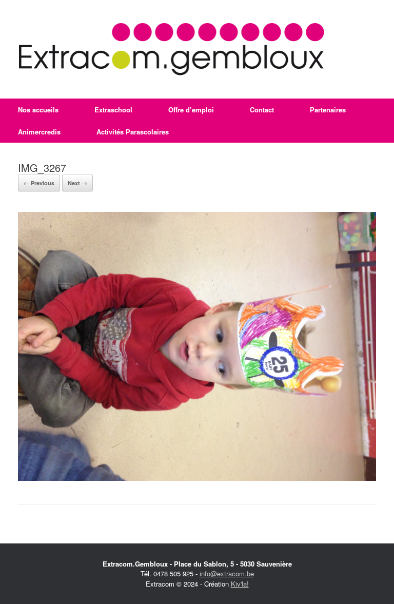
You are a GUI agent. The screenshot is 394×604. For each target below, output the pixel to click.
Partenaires (328, 109)
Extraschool (113, 109)
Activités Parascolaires (132, 132)
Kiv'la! (240, 584)
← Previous (39, 183)
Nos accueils (38, 109)
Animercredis (39, 132)
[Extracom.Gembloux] (171, 49)
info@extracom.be (227, 573)
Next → (77, 183)
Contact (262, 109)
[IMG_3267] (197, 478)
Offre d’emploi (191, 109)
